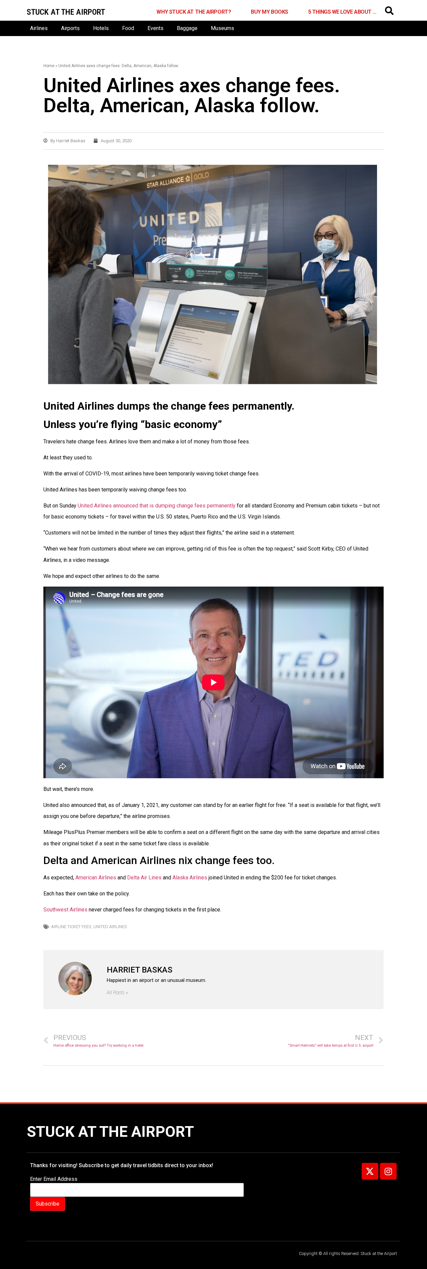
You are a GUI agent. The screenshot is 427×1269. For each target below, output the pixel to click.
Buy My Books (269, 12)
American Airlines (95, 877)
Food (128, 28)
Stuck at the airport (66, 12)
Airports (70, 28)
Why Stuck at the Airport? (193, 12)
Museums (222, 28)
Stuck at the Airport (110, 1131)
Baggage (187, 28)
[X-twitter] (370, 1171)
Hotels (101, 28)
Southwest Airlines (65, 909)
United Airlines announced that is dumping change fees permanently (157, 505)
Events (155, 28)
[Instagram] (388, 1171)
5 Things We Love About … (342, 12)
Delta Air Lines (144, 877)
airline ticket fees (71, 926)
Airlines (39, 28)
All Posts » (117, 992)
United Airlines (110, 926)
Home (48, 65)
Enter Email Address (53, 1179)
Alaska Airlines (190, 877)
